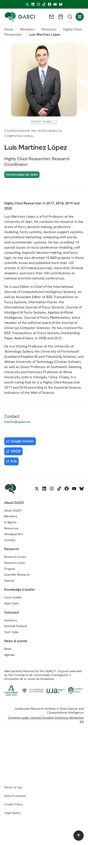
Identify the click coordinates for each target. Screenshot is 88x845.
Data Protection (15, 796)
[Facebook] (49, 4)
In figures (10, 522)
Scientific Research (17, 574)
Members (10, 516)
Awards (9, 580)
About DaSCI (13, 510)
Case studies (13, 597)
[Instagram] (38, 4)
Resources (11, 528)
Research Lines (14, 563)
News (8, 649)
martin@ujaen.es (17, 421)
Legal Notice (12, 813)
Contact (9, 540)
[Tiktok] (44, 4)
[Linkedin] (33, 4)
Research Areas (15, 557)
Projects (9, 569)
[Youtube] (55, 4)
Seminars (10, 620)
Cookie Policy (13, 804)
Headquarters (13, 534)
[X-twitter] (27, 4)
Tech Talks (11, 632)
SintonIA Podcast (15, 626)
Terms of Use (13, 787)
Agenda (9, 655)
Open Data (11, 603)
